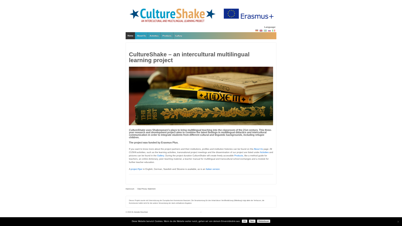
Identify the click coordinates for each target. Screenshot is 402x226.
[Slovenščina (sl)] (269, 30)
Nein (252, 221)
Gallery (178, 36)
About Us (141, 36)
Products (167, 36)
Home (130, 36)
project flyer (136, 169)
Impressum (130, 189)
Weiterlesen (263, 221)
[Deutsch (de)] (256, 30)
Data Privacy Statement (146, 189)
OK (244, 221)
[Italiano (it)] (273, 30)
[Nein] (398, 221)
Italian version (213, 169)
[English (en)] (261, 30)
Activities (154, 36)
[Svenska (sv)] (265, 30)
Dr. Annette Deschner (139, 212)
